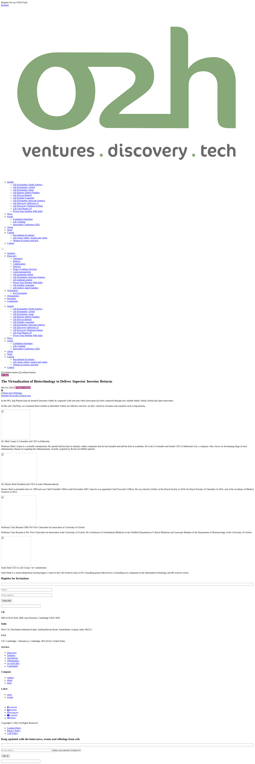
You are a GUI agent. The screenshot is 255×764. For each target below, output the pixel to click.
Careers (10, 232)
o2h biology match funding (25, 288)
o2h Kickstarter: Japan (23, 190)
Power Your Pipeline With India (27, 211)
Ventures (11, 253)
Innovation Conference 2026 (26, 224)
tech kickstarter (20, 293)
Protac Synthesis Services (25, 269)
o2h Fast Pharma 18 (22, 208)
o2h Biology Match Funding (26, 192)
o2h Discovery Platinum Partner (28, 206)
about (9, 680)
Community (12, 301)
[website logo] (127, 174)
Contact (10, 243)
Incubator (11, 298)
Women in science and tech (25, 240)
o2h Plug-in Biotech (22, 195)
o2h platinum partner (22, 280)
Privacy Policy (14, 730)
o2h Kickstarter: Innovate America (29, 200)
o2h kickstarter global (23, 274)
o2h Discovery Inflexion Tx (26, 203)
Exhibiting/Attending (23, 219)
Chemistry (18, 258)
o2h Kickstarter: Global (24, 187)
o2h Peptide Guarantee (23, 198)
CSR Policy (12, 733)
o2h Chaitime (19, 222)
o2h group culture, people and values (30, 238)
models (10, 182)
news (9, 694)
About (10, 227)
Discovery (12, 256)
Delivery (17, 266)
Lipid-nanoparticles (22, 272)
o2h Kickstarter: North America (27, 184)
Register (5, 5)
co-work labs (13, 663)
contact (10, 677)
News (10, 214)
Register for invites (10, 395)
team (9, 683)
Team (9, 230)
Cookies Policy (14, 728)
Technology (12, 290)
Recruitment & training (23, 235)
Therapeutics (13, 296)
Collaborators (19, 264)
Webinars (17, 393)
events (10, 216)
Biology (17, 261)
